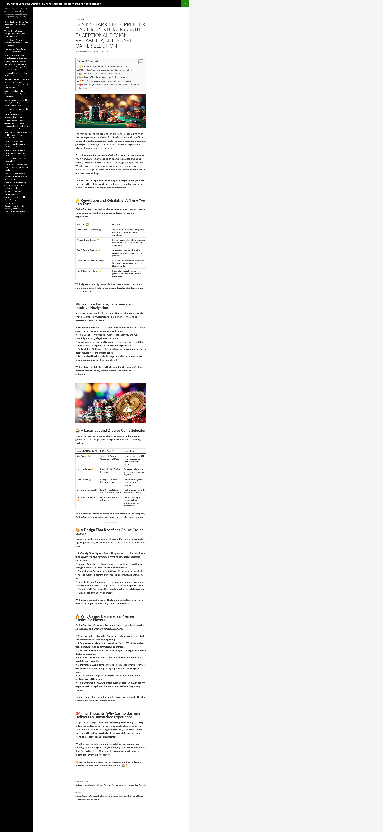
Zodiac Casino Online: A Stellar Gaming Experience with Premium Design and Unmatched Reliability (109, 796)
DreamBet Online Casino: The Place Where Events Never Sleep (16, 24)
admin (107, 51)
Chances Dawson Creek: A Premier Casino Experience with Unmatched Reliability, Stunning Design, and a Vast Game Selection (15, 155)
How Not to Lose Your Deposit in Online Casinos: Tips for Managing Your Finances (52, 3)
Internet (79, 19)
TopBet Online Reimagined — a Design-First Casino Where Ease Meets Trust (16, 33)
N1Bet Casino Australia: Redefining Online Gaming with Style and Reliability (14, 144)
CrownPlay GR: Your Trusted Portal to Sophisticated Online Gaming (16, 167)
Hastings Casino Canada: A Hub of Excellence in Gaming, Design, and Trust (15, 176)
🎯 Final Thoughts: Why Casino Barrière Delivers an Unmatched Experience (109, 86)
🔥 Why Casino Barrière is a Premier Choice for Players (105, 80)
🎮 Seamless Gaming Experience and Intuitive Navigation (105, 70)
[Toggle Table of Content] (139, 61)
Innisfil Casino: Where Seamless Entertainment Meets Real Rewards (16, 42)
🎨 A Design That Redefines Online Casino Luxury (102, 77)
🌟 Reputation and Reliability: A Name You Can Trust (103, 66)
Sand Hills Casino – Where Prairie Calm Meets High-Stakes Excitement (16, 94)
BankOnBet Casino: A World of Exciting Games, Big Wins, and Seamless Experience (16, 103)
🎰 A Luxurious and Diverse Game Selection (99, 73)
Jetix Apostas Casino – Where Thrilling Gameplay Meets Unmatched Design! (110, 783)
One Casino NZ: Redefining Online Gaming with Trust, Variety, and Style (15, 185)
